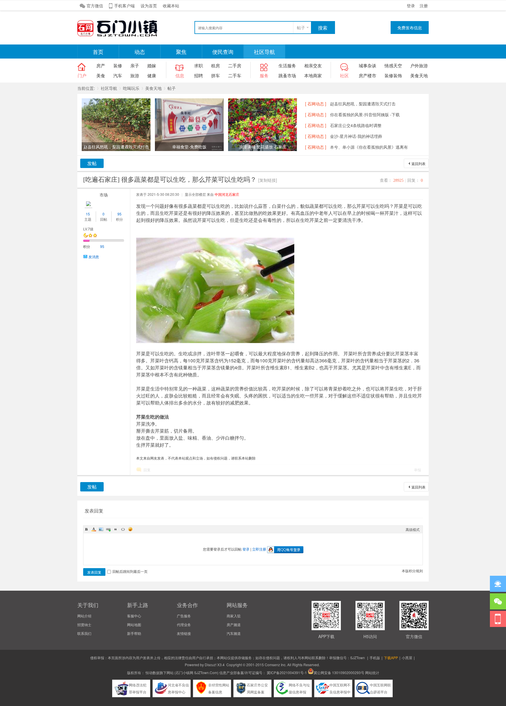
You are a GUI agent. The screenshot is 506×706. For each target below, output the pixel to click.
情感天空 (393, 65)
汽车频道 (234, 633)
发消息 (93, 256)
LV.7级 (88, 228)
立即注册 (259, 548)
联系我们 (84, 633)
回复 (147, 469)
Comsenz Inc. (275, 664)
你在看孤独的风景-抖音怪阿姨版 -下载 (365, 114)
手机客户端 (124, 5)
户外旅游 (419, 65)
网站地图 (134, 624)
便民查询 (222, 51)
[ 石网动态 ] (315, 104)
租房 (215, 65)
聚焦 (181, 51)
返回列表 (418, 163)
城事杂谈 (367, 65)
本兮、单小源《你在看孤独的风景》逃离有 (369, 147)
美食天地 (419, 75)
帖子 (301, 27)
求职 (198, 65)
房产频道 (234, 624)
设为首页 (149, 5)
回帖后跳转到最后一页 (130, 571)
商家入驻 (234, 615)
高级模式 (413, 529)
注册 (424, 5)
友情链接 (184, 633)
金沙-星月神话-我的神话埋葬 (356, 136)
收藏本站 (171, 5)
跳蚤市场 (287, 75)
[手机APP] (498, 619)
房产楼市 (367, 75)
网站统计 (372, 672)
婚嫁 (151, 65)
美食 (100, 75)
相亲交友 (313, 65)
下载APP (391, 657)
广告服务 (184, 615)
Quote (116, 529)
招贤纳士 (84, 624)
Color (94, 529)
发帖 (92, 163)
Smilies (130, 529)
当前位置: (86, 88)
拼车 (215, 75)
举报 (417, 469)
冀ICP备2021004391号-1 (287, 672)
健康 (151, 75)
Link (108, 529)
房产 (100, 65)
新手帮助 (134, 633)
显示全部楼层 (195, 194)
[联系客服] (498, 584)
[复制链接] (267, 180)
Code (123, 529)
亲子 (134, 65)
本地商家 (313, 75)
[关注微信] (498, 601)
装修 (117, 65)
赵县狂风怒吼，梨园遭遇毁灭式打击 (363, 104)
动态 (139, 51)
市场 (104, 195)
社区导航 (264, 51)
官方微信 (95, 5)
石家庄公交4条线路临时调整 (356, 125)
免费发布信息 (409, 27)
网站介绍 (84, 615)
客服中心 (134, 615)
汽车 (117, 75)
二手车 (234, 75)
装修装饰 (393, 75)
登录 (411, 5)
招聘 (198, 75)
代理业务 (184, 624)
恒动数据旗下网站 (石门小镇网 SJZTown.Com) (182, 672)
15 (88, 213)
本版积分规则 (412, 570)
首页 (98, 51)
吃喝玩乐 (131, 88)
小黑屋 (407, 657)
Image (101, 529)
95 (119, 213)
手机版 (375, 657)
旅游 (134, 75)
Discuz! (210, 664)
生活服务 (287, 65)
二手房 (234, 65)
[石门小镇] (121, 35)
